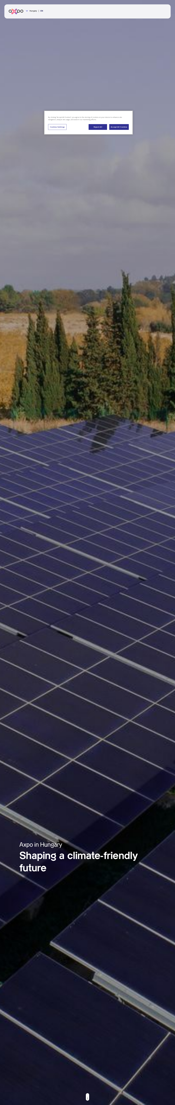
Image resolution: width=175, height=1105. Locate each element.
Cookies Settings (57, 127)
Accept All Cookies (119, 127)
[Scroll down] (87, 1097)
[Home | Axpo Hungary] (17, 11)
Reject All (98, 127)
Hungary (33, 11)
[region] (88, 123)
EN (41, 11)
